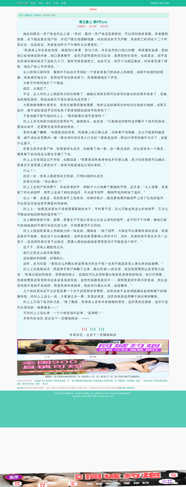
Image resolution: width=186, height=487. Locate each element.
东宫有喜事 (148, 381)
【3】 (101, 329)
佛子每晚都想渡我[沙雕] (82, 381)
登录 (162, 3)
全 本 (56, 3)
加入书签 (93, 26)
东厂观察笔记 (120, 381)
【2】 (93, 329)
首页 (21, 15)
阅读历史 (154, 3)
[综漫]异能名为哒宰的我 (103, 381)
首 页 (33, 3)
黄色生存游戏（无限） (31, 384)
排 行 (48, 3)
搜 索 (63, 3)
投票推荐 (81, 26)
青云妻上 (37, 15)
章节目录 (93, 357)
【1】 (84, 329)
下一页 (139, 357)
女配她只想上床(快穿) (43, 381)
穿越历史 (28, 15)
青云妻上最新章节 (127, 388)
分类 (41, 3)
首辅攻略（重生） (134, 381)
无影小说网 (22, 3)
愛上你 (45, 384)
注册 (167, 3)
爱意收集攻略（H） (62, 381)
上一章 (46, 357)
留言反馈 (104, 26)
